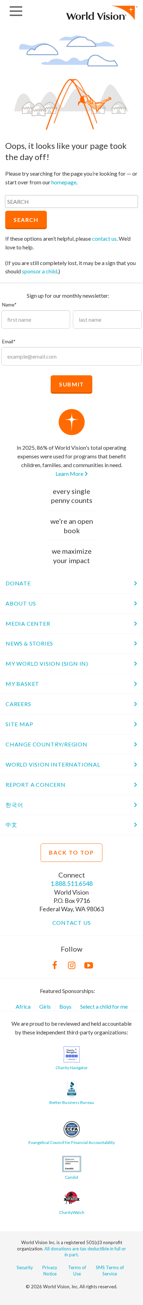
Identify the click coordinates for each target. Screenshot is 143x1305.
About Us (21, 603)
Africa (23, 1006)
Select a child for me (104, 1006)
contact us (104, 238)
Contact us (71, 922)
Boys (65, 1006)
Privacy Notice (49, 1270)
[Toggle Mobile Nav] (16, 11)
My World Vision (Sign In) (47, 663)
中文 (11, 824)
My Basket (22, 683)
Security (25, 1267)
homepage (63, 182)
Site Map (19, 724)
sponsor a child (39, 271)
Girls (45, 1006)
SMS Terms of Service (110, 1270)
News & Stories (29, 643)
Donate (18, 583)
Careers (18, 703)
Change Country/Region (46, 744)
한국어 (14, 804)
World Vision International (53, 764)
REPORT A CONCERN (36, 784)
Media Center (28, 623)
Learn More (70, 473)
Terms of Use (77, 1270)
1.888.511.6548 (71, 883)
